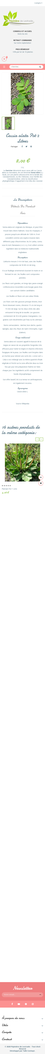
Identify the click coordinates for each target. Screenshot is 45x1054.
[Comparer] (40, 477)
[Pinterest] (26, 1004)
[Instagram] (33, 1004)
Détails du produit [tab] (23, 206)
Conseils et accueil (22, 31)
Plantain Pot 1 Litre (9, 489)
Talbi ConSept (29, 1051)
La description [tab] (22, 199)
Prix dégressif (22, 49)
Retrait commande (22, 40)
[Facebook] (12, 1004)
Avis (22, 213)
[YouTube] (19, 1004)
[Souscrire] (40, 994)
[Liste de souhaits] (4, 59)
